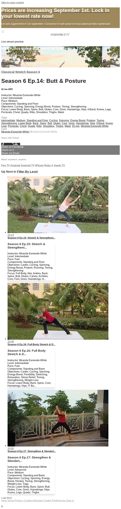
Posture (91, 120)
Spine (43, 123)
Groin (72, 123)
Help (4, 500)
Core (64, 123)
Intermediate (8, 120)
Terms (11, 500)
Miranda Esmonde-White (95, 126)
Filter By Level (27, 171)
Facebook (6, 144)
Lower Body (25, 123)
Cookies (29, 500)
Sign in (29, 66)
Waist (68, 126)
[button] (3, 31)
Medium (20, 120)
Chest (23, 126)
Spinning (64, 120)
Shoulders (48, 126)
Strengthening (9, 123)
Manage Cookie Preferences (50, 500)
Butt (50, 123)
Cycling (53, 120)
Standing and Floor (37, 120)
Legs (4, 126)
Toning (100, 120)
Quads (31, 126)
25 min (76, 126)
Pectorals (13, 126)
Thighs (59, 126)
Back (35, 123)
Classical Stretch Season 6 (20, 72)
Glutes (56, 123)
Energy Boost (77, 120)
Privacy (19, 500)
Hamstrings (82, 123)
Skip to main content (12, 2)
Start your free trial (12, 61)
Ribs (39, 126)
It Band (100, 123)
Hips (92, 123)
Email (17, 144)
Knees (109, 123)
